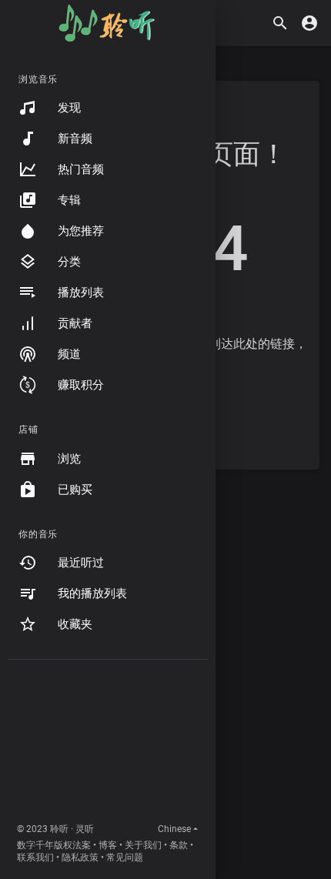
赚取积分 (81, 385)
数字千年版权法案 (54, 845)
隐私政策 (80, 857)
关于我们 (143, 845)
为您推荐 (81, 231)
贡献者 (75, 323)
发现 (69, 108)
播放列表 (81, 292)
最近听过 (81, 563)
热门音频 (81, 169)
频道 (69, 354)
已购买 (75, 489)
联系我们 (35, 857)
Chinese (174, 829)
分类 (69, 262)
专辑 (69, 200)
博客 (108, 845)
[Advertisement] (108, 744)
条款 (178, 845)
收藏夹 (75, 624)
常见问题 (124, 857)
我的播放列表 (92, 593)
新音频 (75, 138)
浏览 (69, 459)
